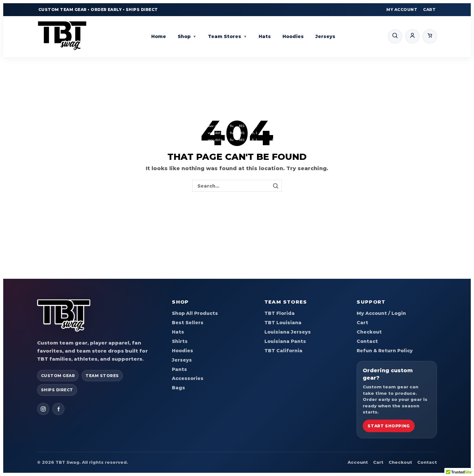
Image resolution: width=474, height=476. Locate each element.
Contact (367, 341)
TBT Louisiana (282, 322)
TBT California (283, 351)
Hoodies (293, 36)
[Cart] (430, 36)
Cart (429, 9)
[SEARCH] (276, 186)
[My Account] (412, 36)
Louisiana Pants (285, 341)
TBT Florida (279, 313)
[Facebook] (58, 409)
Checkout (369, 332)
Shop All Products (195, 313)
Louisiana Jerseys (287, 332)
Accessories (187, 378)
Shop (187, 36)
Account (358, 462)
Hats (265, 36)
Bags (178, 388)
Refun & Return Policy (385, 351)
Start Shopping (389, 425)
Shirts (180, 341)
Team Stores (227, 36)
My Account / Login (381, 313)
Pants (179, 369)
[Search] (395, 36)
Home (158, 36)
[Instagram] (43, 409)
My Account (401, 9)
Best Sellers (187, 322)
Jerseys (325, 36)
